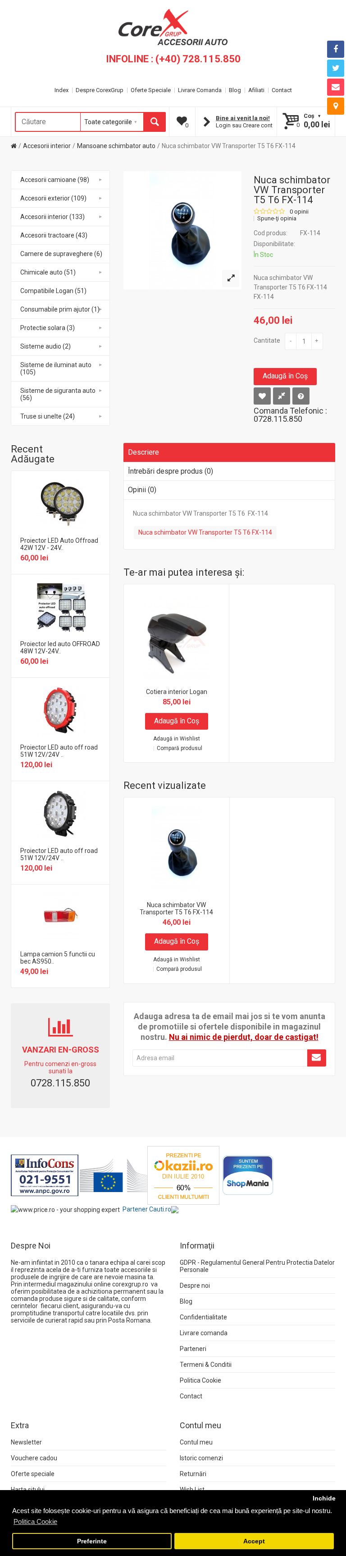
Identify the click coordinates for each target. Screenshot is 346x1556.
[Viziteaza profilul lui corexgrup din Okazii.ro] (183, 1175)
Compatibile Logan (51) (53, 290)
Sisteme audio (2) (45, 346)
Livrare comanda (204, 1333)
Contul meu (196, 1442)
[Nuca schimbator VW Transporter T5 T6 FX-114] (230, 278)
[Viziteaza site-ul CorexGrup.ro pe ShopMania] (248, 1175)
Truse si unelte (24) (47, 416)
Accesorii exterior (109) (53, 198)
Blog (235, 90)
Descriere (143, 452)
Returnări (193, 1473)
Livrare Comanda (200, 90)
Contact (282, 90)
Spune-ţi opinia (276, 218)
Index (61, 90)
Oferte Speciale (151, 90)
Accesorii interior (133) (52, 216)
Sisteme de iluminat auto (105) (55, 368)
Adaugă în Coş (285, 376)
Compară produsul (179, 748)
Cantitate (267, 340)
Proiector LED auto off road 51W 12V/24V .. (59, 751)
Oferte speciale (33, 1473)
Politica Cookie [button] (35, 1521)
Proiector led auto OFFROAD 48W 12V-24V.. (60, 647)
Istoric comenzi (201, 1458)
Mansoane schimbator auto (116, 145)
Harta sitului (28, 1489)
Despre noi (195, 1285)
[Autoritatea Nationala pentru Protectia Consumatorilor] (44, 1175)
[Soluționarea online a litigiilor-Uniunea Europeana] (113, 1175)
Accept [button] (254, 1541)
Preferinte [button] (92, 1541)
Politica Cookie (200, 1380)
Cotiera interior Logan (176, 691)
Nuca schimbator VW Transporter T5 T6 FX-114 (229, 145)
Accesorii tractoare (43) (53, 235)
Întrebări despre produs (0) (170, 471)
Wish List (192, 1489)
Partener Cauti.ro (147, 1209)
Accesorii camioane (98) (54, 179)
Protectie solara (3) (47, 327)
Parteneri (193, 1348)
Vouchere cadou (34, 1458)
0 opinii (299, 211)
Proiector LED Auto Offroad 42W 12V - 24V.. (59, 544)
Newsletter (26, 1442)
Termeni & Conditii (206, 1364)
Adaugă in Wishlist (176, 738)
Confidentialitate (203, 1317)
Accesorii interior (47, 145)
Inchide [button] (324, 1498)
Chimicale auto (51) (48, 272)
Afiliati (256, 90)
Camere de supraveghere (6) (61, 253)
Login (223, 125)
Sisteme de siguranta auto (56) (58, 394)
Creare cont (258, 125)
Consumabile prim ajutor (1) (60, 309)
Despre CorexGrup (99, 90)
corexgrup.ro (130, 1284)
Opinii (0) (142, 489)
